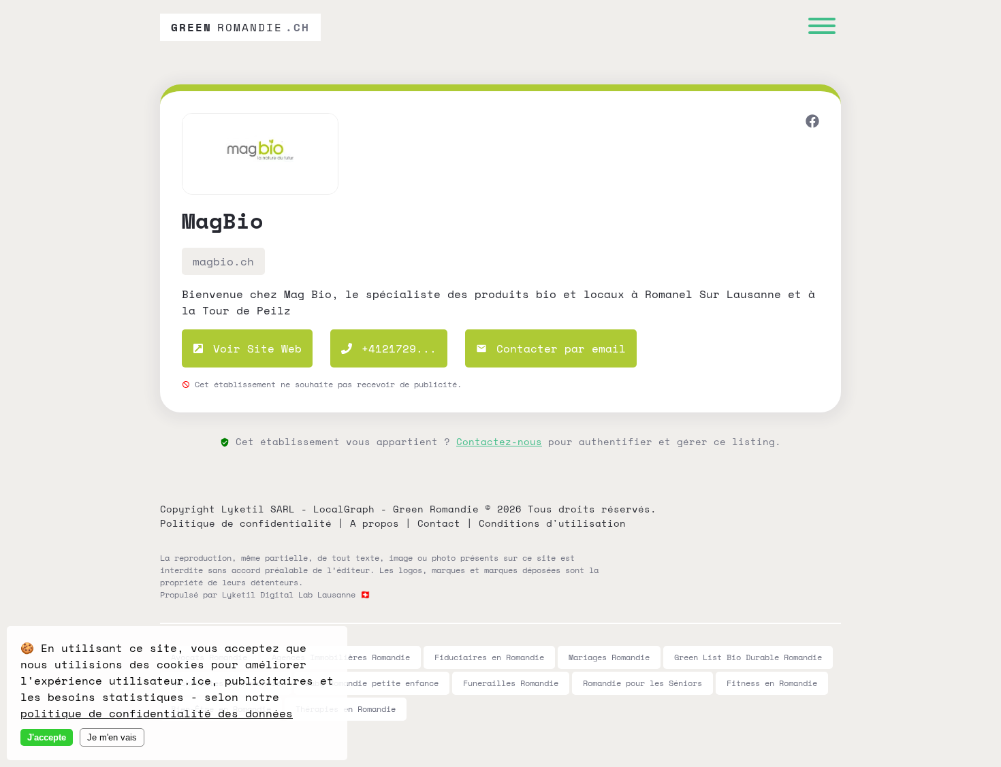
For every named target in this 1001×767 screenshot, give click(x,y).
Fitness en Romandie (772, 683)
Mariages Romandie (609, 657)
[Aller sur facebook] (812, 123)
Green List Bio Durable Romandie (748, 657)
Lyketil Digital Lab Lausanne (288, 594)
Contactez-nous (499, 441)
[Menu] (822, 27)
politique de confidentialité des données (156, 713)
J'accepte (46, 737)
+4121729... (399, 348)
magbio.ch (223, 261)
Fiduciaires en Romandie (489, 657)
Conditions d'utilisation (552, 523)
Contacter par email (558, 348)
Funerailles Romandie (510, 683)
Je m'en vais (112, 737)
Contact (438, 523)
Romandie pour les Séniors (642, 683)
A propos (374, 523)
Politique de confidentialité (246, 523)
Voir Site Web (254, 348)
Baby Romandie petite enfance (372, 683)
